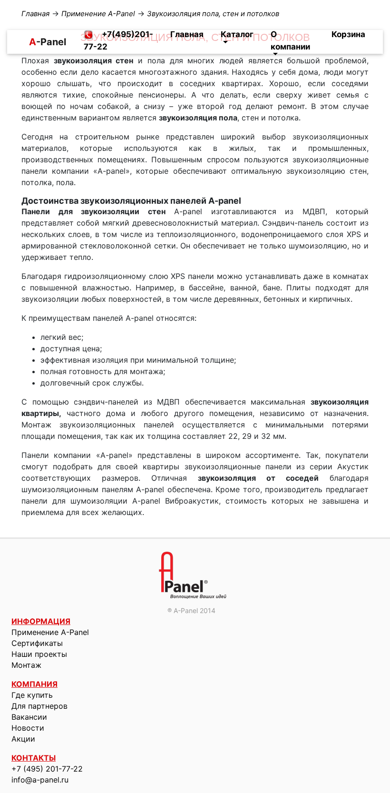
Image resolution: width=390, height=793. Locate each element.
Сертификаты (37, 643)
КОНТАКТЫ (33, 758)
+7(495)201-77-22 (118, 40)
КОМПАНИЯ (34, 684)
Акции (23, 738)
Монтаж (26, 665)
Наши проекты (39, 654)
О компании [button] (290, 40)
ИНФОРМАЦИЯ (40, 621)
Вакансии (29, 717)
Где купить (32, 695)
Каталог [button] (237, 34)
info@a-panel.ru (39, 779)
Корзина (348, 34)
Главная (187, 34)
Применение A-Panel (50, 632)
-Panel (33, 42)
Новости (27, 728)
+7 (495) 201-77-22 (47, 768)
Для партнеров (39, 706)
